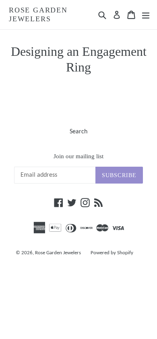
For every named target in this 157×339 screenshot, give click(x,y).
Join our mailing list (78, 156)
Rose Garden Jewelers (38, 14)
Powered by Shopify (112, 252)
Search (78, 132)
